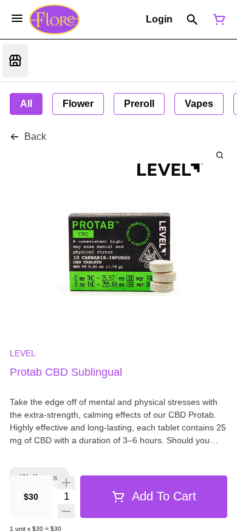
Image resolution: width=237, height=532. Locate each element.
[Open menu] (17, 18)
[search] (219, 154)
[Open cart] (217, 19)
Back (35, 136)
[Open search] (192, 19)
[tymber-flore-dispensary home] (54, 19)
